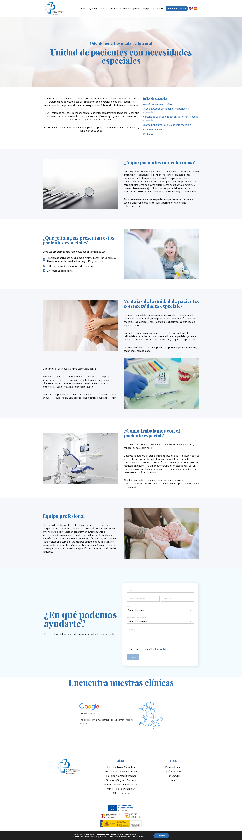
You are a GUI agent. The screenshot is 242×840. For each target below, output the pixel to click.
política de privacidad (157, 649)
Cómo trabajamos (130, 8)
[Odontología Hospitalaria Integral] (54, 8)
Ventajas (113, 8)
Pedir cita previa (177, 8)
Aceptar (161, 835)
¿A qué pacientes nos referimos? (160, 104)
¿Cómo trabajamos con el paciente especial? (167, 124)
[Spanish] (195, 8)
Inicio (83, 8)
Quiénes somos (97, 8)
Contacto (158, 8)
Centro (129, 606)
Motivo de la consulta (136, 617)
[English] (191, 8)
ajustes (142, 837)
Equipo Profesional (153, 129)
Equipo (146, 8)
